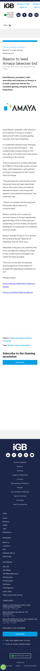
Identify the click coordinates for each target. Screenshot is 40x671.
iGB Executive (7, 577)
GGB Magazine (8, 588)
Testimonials (7, 556)
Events (5, 525)
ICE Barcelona (8, 581)
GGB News (7, 584)
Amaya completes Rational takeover (18, 292)
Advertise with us (9, 553)
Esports (20, 466)
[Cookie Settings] (3, 667)
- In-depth (13, 622)
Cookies (18, 666)
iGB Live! (6, 567)
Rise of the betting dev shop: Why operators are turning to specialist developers (20, 620)
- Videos (12, 615)
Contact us (6, 546)
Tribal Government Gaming (12, 595)
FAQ (4, 549)
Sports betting (20, 496)
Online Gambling (22, 345)
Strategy (7, 341)
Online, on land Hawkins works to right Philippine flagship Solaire (16, 606)
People (20, 487)
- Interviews (14, 608)
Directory (6, 522)
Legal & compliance (20, 475)
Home (5, 47)
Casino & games (17, 47)
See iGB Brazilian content (9, 15)
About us (6, 542)
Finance (28, 338)
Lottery (20, 479)
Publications (7, 532)
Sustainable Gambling (20, 492)
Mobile (11, 345)
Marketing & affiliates (20, 483)
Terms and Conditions (30, 666)
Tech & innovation (20, 504)
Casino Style (7, 591)
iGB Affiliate (7, 570)
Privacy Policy (8, 666)
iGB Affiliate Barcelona (10, 574)
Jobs (4, 529)
